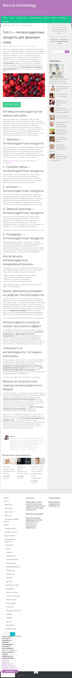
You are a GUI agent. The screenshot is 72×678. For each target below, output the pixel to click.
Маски (5, 18)
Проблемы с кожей (12, 585)
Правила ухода (10, 629)
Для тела (8, 515)
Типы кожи (9, 545)
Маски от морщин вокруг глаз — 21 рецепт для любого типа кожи (62, 110)
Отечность (10, 607)
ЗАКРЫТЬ (13, 634)
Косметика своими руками (11, 520)
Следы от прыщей (12, 596)
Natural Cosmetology (19, 5)
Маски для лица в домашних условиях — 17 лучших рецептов (62, 132)
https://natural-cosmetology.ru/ (31, 525)
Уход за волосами (36, 18)
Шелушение (10, 625)
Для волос (9, 505)
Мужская (9, 578)
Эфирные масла (11, 532)
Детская (9, 581)
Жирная (9, 552)
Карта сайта (30, 498)
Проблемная (10, 556)
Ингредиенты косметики (9, 540)
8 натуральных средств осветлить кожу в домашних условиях (62, 124)
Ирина (6, 46)
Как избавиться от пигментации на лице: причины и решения (23, 318)
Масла (12, 18)
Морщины (10, 589)
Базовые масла (10, 528)
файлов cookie (7, 650)
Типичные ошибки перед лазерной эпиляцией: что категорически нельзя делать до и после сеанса (59, 81)
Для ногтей (9, 512)
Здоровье (6, 21)
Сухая (8, 549)
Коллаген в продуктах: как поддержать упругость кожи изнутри (23, 230)
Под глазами (11, 603)
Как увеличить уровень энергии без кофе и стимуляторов (21, 377)
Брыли (8, 621)
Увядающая (10, 570)
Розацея (9, 618)
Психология (62, 18)
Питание (46, 18)
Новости (54, 18)
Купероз (9, 614)
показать (16, 104)
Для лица (8, 508)
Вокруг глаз (10, 574)
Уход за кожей (22, 18)
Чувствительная (12, 559)
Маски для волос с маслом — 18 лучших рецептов (61, 139)
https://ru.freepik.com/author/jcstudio (24, 98)
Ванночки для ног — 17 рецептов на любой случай (62, 103)
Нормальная (10, 563)
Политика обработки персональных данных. (7, 663)
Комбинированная (13, 567)
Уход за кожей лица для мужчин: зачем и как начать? (62, 88)
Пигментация (11, 600)
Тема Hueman (21, 675)
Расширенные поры (13, 610)
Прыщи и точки (12, 592)
